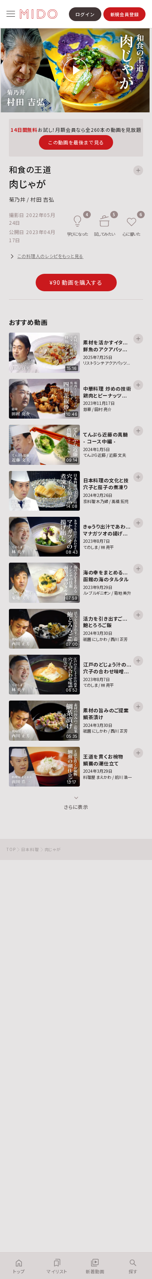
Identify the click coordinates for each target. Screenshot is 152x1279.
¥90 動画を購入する (76, 282)
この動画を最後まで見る (76, 142)
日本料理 (30, 849)
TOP (10, 849)
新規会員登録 (124, 14)
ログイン (84, 14)
